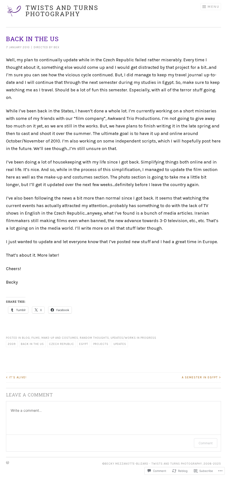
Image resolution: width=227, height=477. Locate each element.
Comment (206, 443)
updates (120, 344)
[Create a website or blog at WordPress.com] (7, 463)
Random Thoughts (94, 337)
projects (100, 344)
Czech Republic (61, 344)
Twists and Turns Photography (61, 11)
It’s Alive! (16, 377)
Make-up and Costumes (59, 337)
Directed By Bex (46, 47)
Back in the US (32, 344)
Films (35, 337)
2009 (12, 344)
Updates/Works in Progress (133, 337)
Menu (213, 6)
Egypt (83, 344)
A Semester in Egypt (201, 377)
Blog (26, 337)
